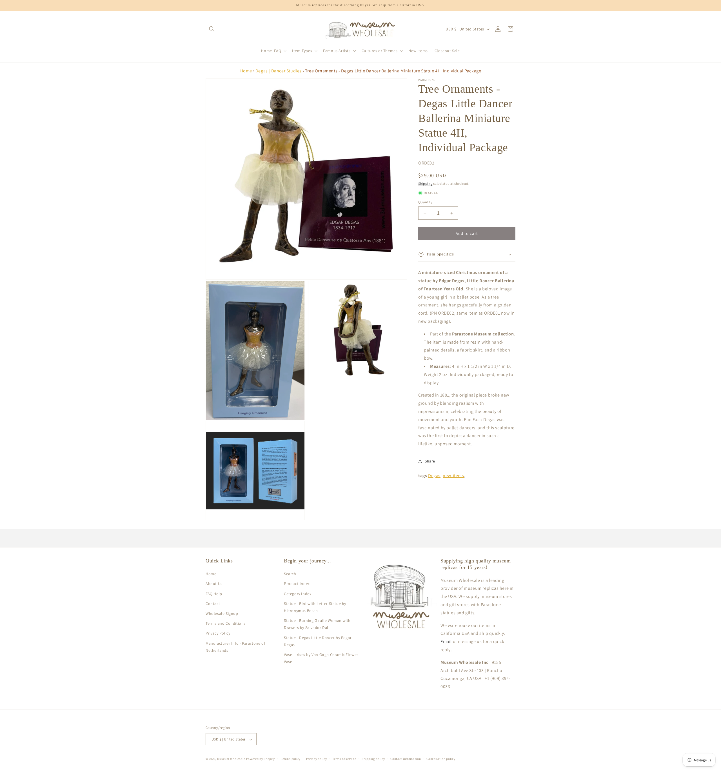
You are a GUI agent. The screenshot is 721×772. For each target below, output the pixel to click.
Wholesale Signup (222, 613)
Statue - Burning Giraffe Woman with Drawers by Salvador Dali (317, 624)
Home (246, 71)
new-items (453, 476)
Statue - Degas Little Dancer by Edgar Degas (317, 641)
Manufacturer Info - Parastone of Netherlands (235, 647)
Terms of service (344, 759)
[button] (212, 29)
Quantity (425, 202)
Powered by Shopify (260, 759)
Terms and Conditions (226, 623)
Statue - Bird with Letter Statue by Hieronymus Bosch (315, 607)
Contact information (405, 759)
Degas (434, 476)
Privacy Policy (218, 633)
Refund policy (291, 759)
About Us (214, 583)
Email (446, 641)
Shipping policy (373, 759)
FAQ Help (214, 593)
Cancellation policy (440, 759)
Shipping (425, 183)
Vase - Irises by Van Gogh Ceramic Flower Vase (321, 658)
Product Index (297, 583)
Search (290, 573)
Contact (213, 603)
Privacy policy (316, 759)
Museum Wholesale (231, 759)
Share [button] (430, 461)
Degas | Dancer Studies (278, 71)
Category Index (297, 593)
